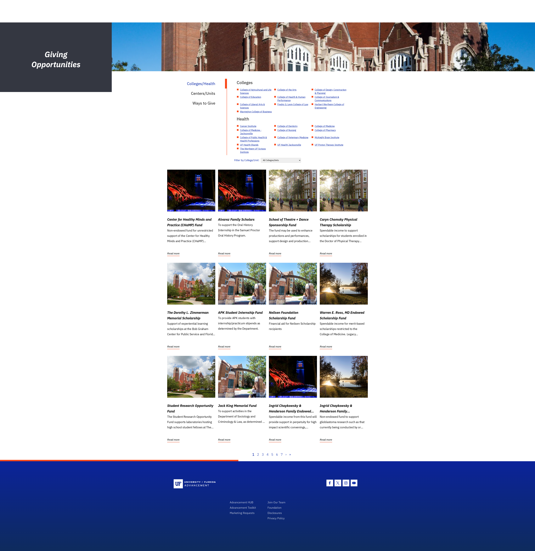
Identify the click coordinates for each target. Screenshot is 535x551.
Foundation (274, 507)
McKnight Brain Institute (327, 137)
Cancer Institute (248, 126)
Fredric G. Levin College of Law (292, 104)
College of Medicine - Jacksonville (250, 132)
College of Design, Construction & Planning (330, 91)
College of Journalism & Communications (327, 99)
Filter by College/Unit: (246, 160)
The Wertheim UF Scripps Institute (253, 150)
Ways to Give (204, 103)
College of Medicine (325, 126)
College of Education (250, 97)
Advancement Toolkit (243, 507)
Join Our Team (276, 502)
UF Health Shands (249, 144)
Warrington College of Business (256, 111)
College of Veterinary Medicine (292, 137)
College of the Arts (286, 89)
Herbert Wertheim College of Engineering (329, 106)
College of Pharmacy (325, 130)
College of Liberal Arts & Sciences (252, 106)
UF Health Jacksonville (289, 144)
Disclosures (275, 513)
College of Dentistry (287, 126)
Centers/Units (203, 93)
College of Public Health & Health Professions (253, 139)
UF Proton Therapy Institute (329, 144)
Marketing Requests (242, 513)
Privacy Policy (276, 518)
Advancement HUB (241, 502)
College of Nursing (286, 130)
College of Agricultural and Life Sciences (255, 91)
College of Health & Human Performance (291, 99)
